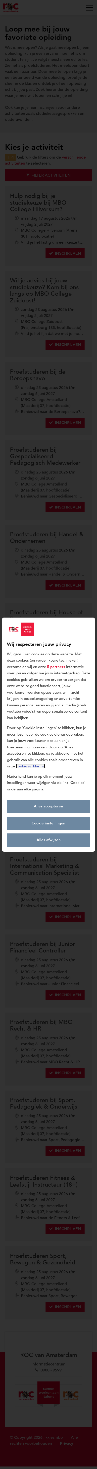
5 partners (56, 666)
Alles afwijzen (49, 839)
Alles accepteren (48, 806)
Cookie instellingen (48, 823)
